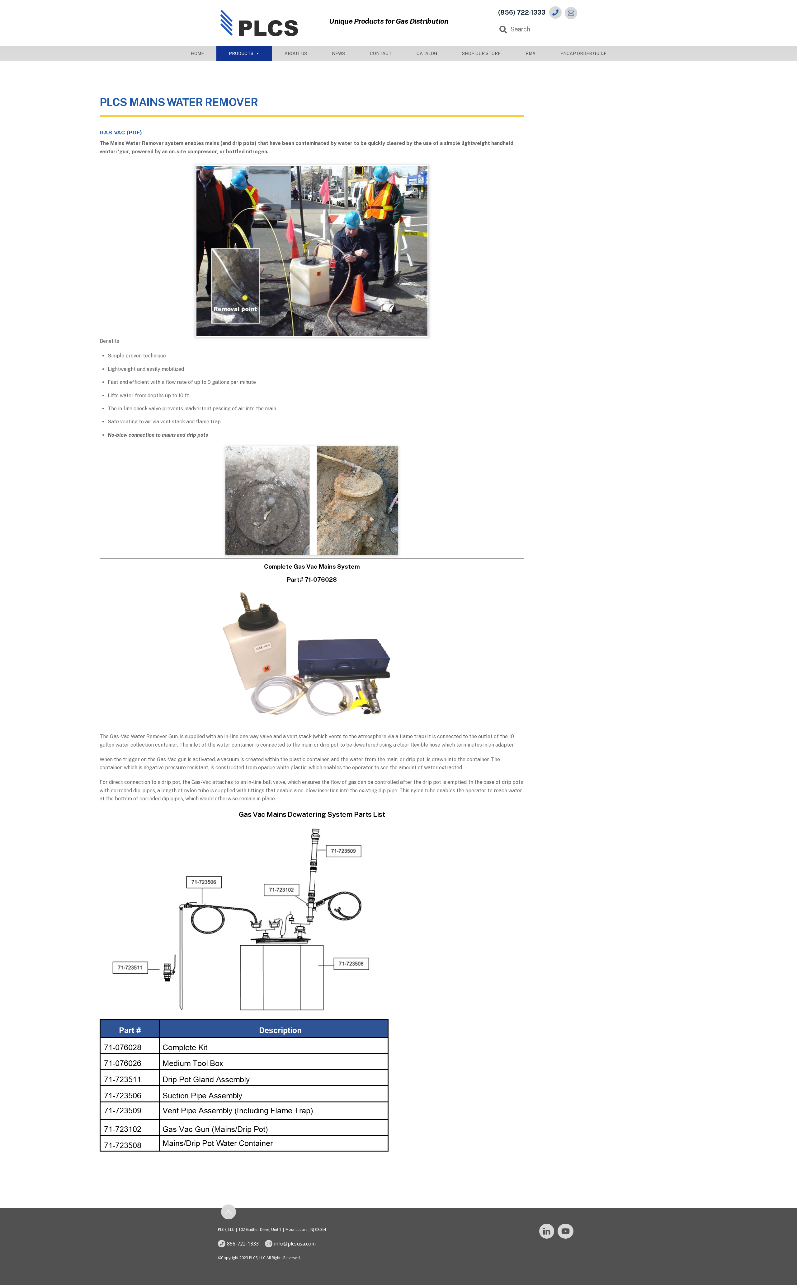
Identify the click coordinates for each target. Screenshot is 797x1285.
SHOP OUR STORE (481, 53)
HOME (197, 53)
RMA (530, 53)
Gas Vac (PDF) (121, 132)
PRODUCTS (241, 53)
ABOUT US (296, 53)
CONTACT (381, 53)
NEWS (338, 53)
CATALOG (427, 53)
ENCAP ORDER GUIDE (583, 53)
